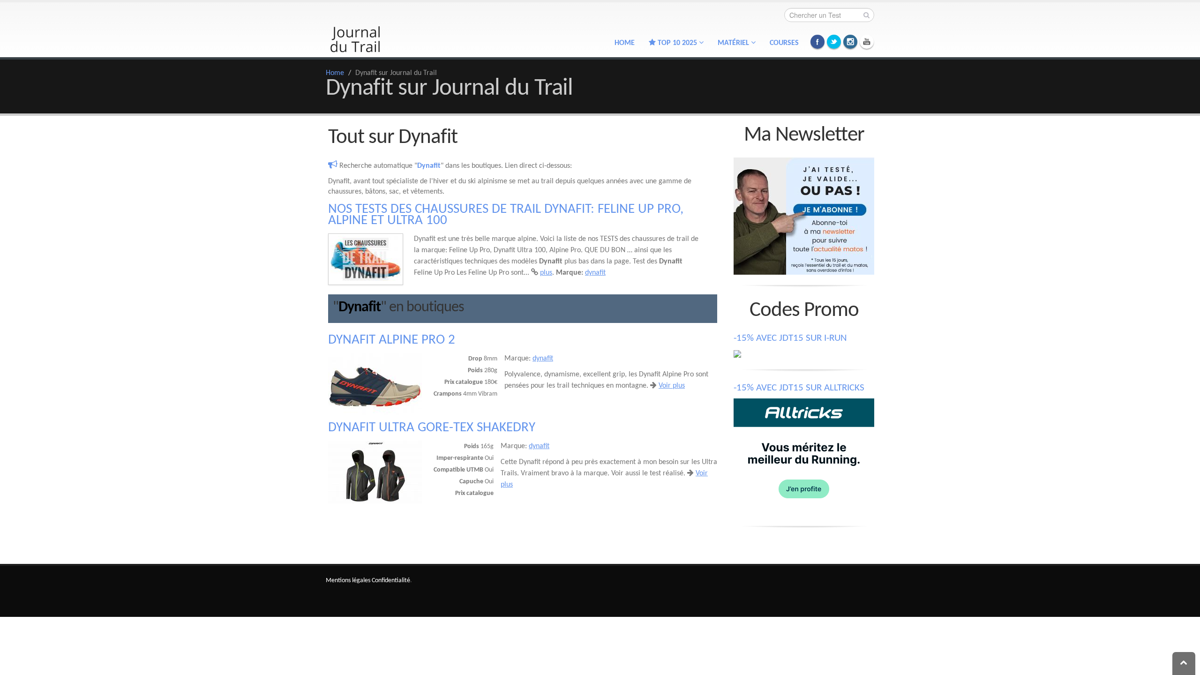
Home (625, 43)
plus (546, 273)
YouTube (867, 42)
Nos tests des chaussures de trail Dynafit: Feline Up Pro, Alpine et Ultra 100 (505, 214)
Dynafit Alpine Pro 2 (391, 340)
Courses (784, 43)
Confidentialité (391, 580)
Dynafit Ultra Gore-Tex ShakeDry (431, 428)
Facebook (817, 42)
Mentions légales (348, 580)
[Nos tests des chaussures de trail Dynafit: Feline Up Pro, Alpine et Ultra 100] (365, 259)
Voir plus (672, 386)
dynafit (595, 273)
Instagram (850, 42)
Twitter (834, 42)
